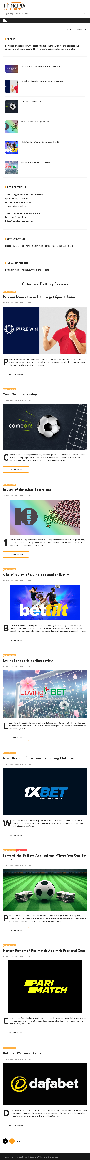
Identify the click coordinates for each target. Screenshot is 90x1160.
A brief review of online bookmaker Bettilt (40, 142)
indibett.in (25, 270)
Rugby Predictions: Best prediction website (40, 66)
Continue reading (16, 374)
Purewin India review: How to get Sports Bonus (42, 81)
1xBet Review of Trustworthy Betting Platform (38, 758)
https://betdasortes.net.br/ (19, 206)
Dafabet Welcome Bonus (22, 1053)
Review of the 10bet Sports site (35, 121)
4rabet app (20, 46)
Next (18, 1141)
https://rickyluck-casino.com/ (19, 221)
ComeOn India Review (31, 101)
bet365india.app (66, 246)
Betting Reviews (9, 291)
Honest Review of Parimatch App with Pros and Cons (44, 951)
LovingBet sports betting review (35, 162)
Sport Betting (21, 850)
